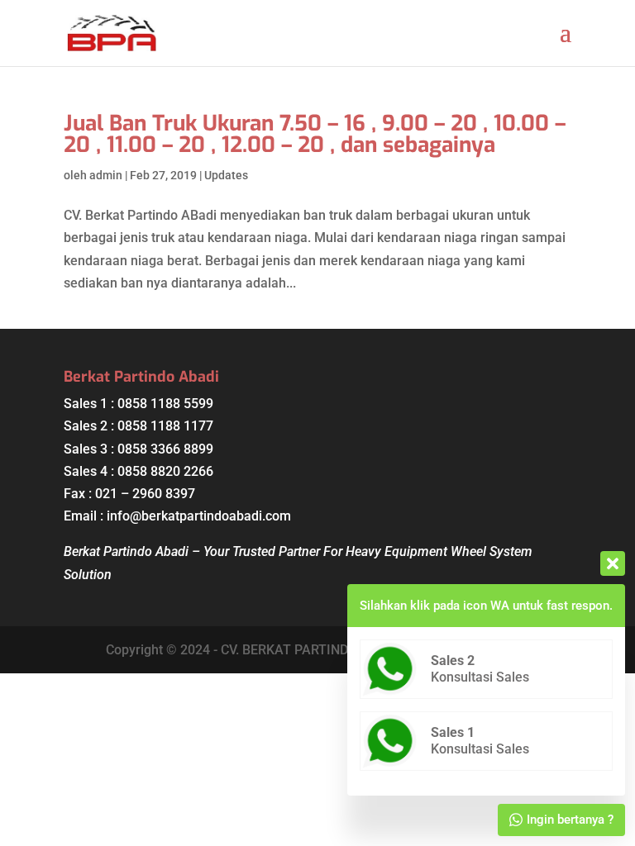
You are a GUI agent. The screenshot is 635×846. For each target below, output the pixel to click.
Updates (226, 175)
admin (105, 175)
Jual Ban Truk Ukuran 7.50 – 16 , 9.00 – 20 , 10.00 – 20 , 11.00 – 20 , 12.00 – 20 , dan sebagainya (315, 134)
